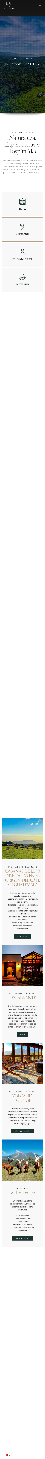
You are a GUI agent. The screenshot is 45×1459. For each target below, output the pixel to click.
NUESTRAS (22, 1188)
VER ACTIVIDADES (22, 1238)
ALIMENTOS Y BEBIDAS (22, 993)
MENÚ (22, 1034)
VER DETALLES (22, 936)
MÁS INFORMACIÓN (22, 1131)
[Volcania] (22, 255)
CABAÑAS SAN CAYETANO (23, 867)
